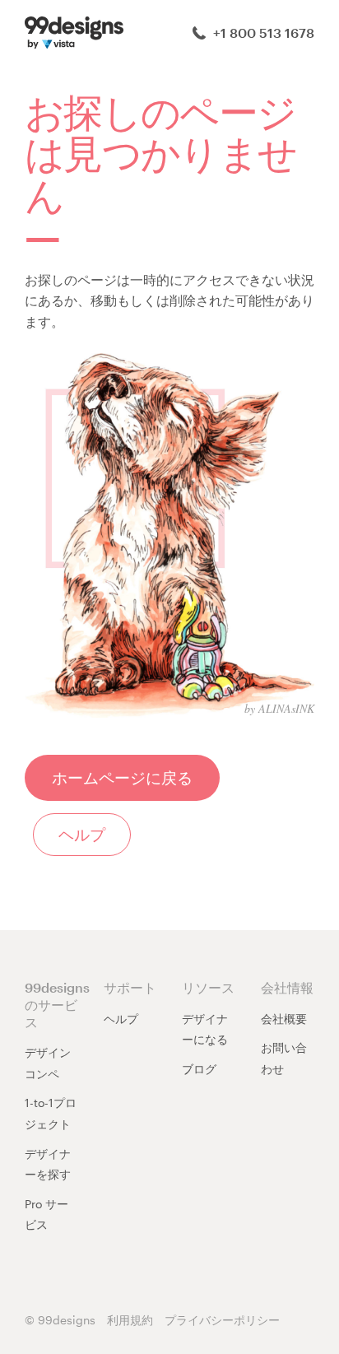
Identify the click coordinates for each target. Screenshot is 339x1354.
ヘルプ (121, 1019)
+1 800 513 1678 (262, 32)
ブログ (199, 1069)
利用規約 (130, 1320)
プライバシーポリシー (222, 1320)
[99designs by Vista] (74, 31)
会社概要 (284, 1019)
